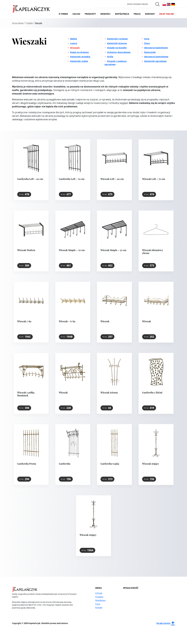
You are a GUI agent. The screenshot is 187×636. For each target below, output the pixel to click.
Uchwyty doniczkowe (118, 52)
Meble (73, 38)
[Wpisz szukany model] (157, 4)
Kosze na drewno (79, 52)
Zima (147, 43)
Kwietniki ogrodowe (155, 61)
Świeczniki (150, 52)
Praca (137, 13)
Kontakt (150, 13)
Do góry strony (163, 623)
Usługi (76, 13)
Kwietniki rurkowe (117, 38)
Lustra (73, 43)
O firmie (63, 13)
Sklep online (166, 13)
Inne (146, 38)
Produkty (90, 13)
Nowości (105, 13)
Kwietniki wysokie (80, 56)
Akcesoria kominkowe (156, 56)
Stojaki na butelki (117, 47)
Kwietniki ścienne (117, 43)
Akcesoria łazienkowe (156, 47)
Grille (110, 56)
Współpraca (122, 13)
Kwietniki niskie (79, 61)
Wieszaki (75, 47)
